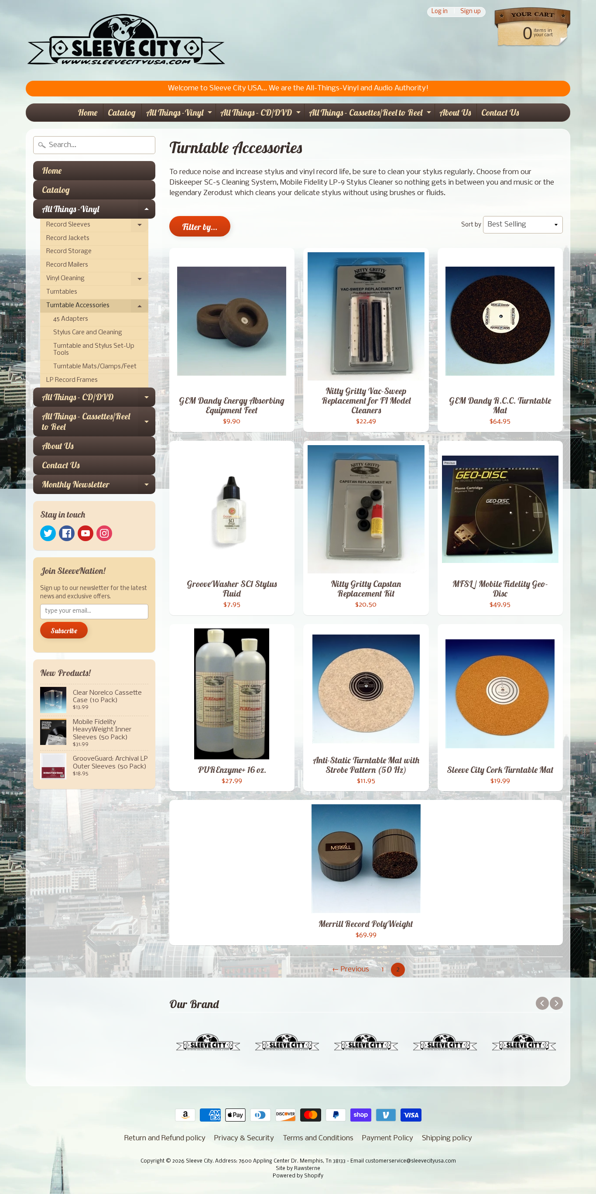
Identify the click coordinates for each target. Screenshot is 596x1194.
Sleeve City (199, 1161)
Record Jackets (67, 238)
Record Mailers (67, 265)
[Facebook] (67, 533)
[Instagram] (104, 533)
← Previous (350, 969)
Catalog (122, 112)
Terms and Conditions (318, 1138)
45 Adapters (70, 319)
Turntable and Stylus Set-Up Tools (93, 350)
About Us (455, 112)
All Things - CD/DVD (261, 114)
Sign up (470, 12)
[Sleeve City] (126, 40)
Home (87, 112)
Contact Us (500, 112)
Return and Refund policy (165, 1138)
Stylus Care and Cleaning (87, 332)
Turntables (61, 292)
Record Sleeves (97, 227)
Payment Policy (387, 1138)
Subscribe (64, 630)
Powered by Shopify (298, 1176)
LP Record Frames (72, 380)
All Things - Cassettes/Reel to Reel (371, 114)
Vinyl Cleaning (97, 280)
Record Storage (69, 251)
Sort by (471, 225)
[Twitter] (48, 533)
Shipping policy (447, 1138)
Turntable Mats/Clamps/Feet (95, 367)
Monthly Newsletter (98, 486)
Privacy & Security (244, 1138)
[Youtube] (85, 533)
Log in (440, 12)
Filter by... (199, 226)
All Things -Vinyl (180, 114)
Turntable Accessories (97, 307)
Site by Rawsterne (298, 1168)
